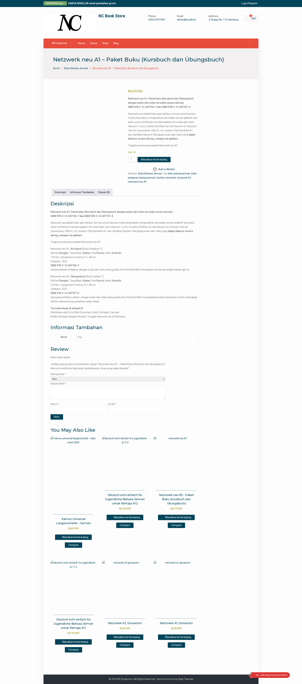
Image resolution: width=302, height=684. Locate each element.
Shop (105, 43)
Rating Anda (58, 374)
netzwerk (171, 177)
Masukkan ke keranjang (154, 159)
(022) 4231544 (156, 20)
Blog (116, 43)
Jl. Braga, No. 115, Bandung (223, 20)
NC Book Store (112, 16)
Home (81, 43)
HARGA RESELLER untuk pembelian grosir (92, 3)
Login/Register (249, 3)
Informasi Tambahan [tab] (82, 192)
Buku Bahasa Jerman (76, 68)
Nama (55, 404)
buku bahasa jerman (179, 173)
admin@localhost (186, 20)
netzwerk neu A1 (137, 181)
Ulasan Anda (58, 383)
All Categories (59, 43)
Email (112, 404)
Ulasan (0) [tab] (104, 192)
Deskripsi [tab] (60, 192)
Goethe (160, 177)
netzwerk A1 (184, 177)
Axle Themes (186, 679)
